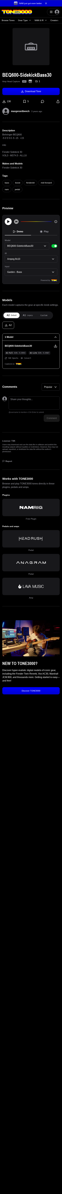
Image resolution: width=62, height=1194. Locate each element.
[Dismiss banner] (46, 3)
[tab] (11, 315)
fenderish (30, 183)
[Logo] (17, 12)
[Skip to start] (16, 221)
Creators (54, 20)
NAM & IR (39, 20)
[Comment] (42, 101)
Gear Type (23, 20)
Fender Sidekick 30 (12, 167)
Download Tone (33, 91)
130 (9, 101)
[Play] (8, 221)
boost (17, 183)
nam (7, 189)
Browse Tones (8, 20)
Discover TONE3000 (31, 691)
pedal (17, 189)
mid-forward (46, 183)
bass (7, 183)
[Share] (58, 101)
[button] (31, 3)
